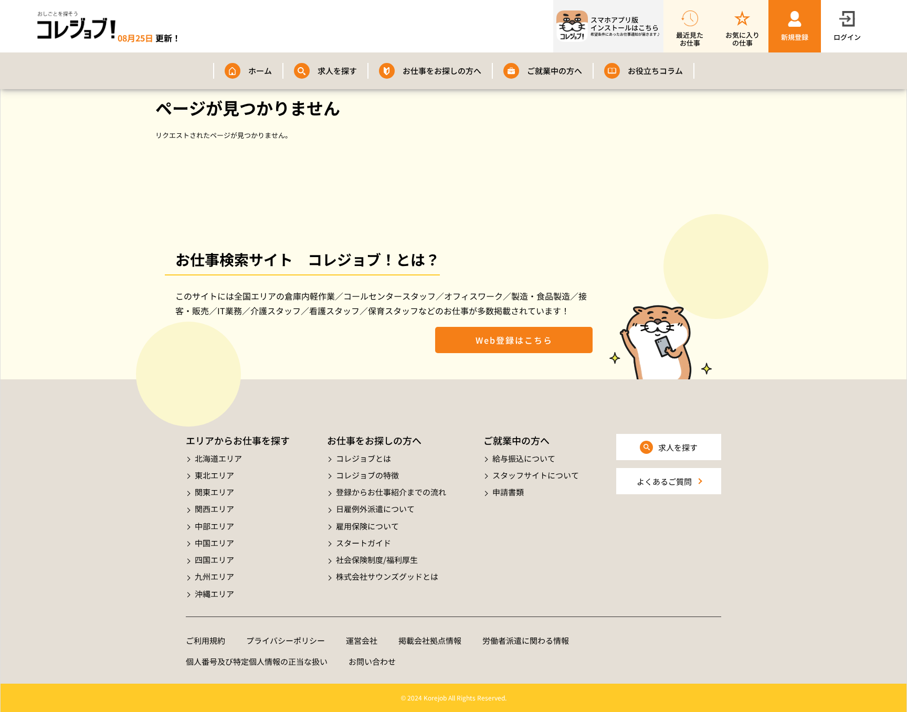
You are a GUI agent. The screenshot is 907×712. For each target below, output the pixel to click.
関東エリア (214, 491)
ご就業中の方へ (554, 70)
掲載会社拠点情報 (429, 640)
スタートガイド (363, 542)
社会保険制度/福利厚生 (377, 559)
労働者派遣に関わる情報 (525, 640)
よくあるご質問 (664, 481)
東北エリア (214, 475)
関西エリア (214, 508)
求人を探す (337, 70)
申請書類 (508, 491)
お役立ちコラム (655, 70)
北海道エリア (218, 458)
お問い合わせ (372, 661)
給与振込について (523, 458)
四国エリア (214, 559)
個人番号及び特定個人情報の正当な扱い (257, 661)
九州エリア (214, 576)
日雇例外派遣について (375, 508)
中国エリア (214, 542)
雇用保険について (367, 526)
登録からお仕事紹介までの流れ (391, 491)
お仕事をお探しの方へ (442, 70)
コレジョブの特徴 (367, 475)
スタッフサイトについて (535, 475)
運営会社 (361, 640)
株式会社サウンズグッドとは (387, 576)
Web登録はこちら (514, 340)
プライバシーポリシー (285, 640)
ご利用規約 (205, 640)
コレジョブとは (363, 458)
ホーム (260, 70)
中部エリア (214, 526)
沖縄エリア (214, 593)
